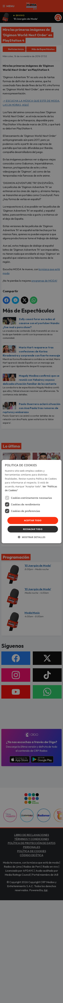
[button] (31, 537)
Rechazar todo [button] (32, 528)
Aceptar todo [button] (32, 520)
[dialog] (31, 501)
